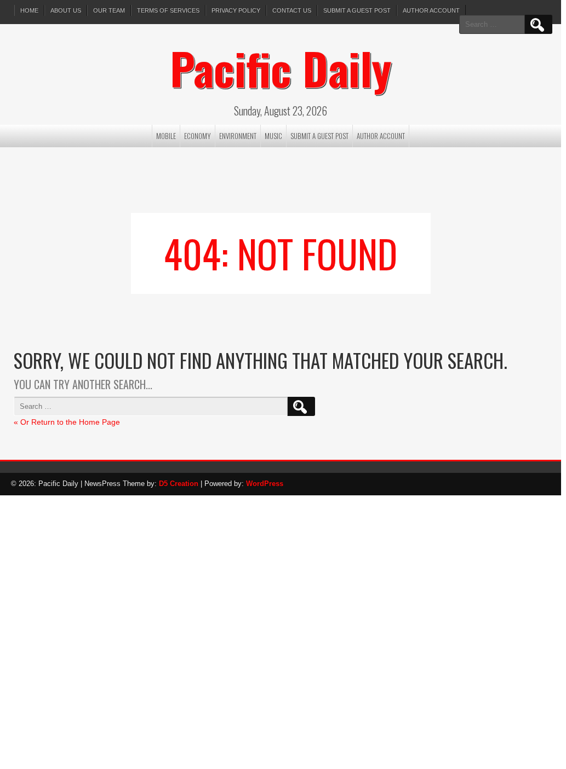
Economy (197, 135)
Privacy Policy (235, 10)
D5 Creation (178, 483)
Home (29, 10)
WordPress (264, 483)
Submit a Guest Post (357, 10)
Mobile (166, 135)
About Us (65, 10)
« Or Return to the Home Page (67, 422)
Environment (237, 135)
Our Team (109, 10)
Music (273, 135)
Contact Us (291, 10)
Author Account (431, 10)
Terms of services (168, 10)
